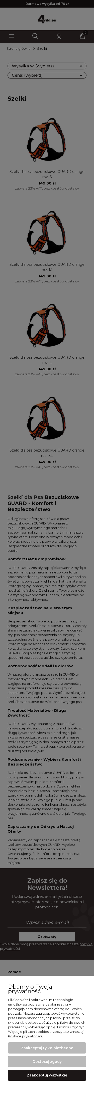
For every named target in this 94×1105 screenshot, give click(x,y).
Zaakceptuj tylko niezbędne (47, 1048)
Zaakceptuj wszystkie (47, 1075)
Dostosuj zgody (47, 1061)
